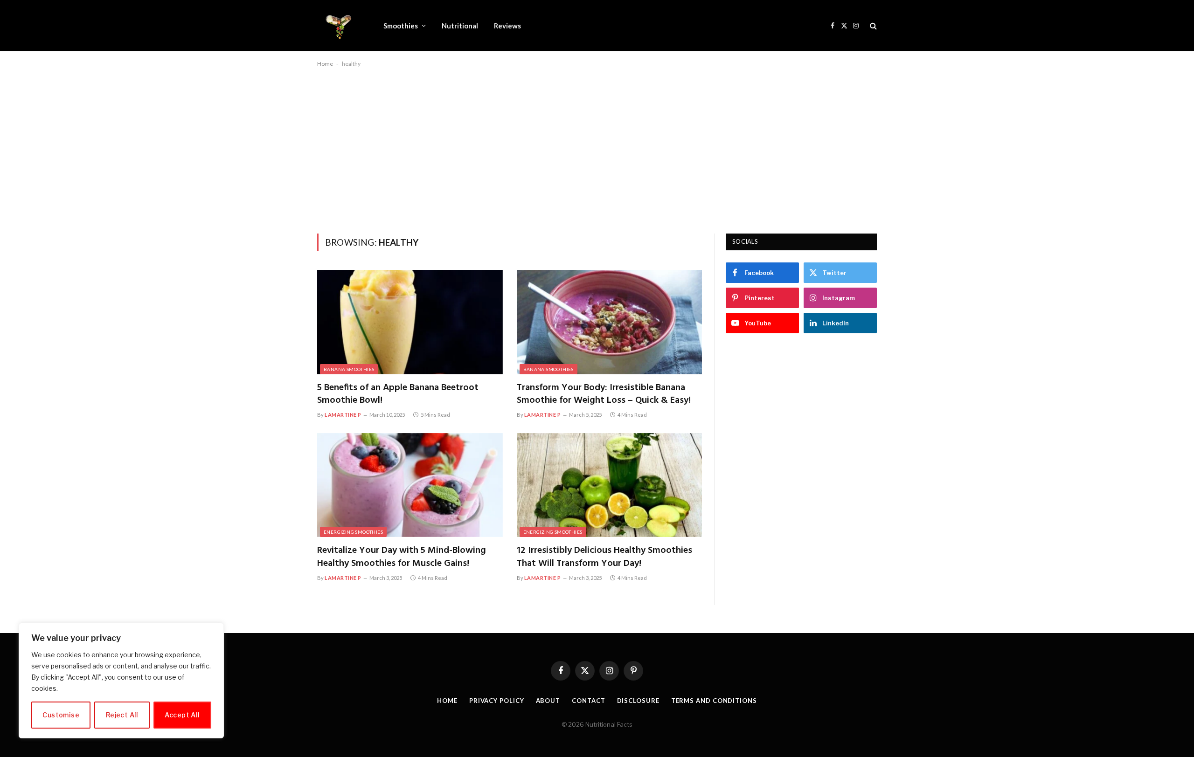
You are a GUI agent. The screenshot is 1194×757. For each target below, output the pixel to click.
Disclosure (638, 700)
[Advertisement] (597, 148)
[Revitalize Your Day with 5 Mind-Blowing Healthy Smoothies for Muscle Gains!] (410, 485)
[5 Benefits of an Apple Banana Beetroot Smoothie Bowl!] (410, 322)
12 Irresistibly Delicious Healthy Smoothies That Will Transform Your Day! (604, 557)
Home (325, 63)
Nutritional (460, 25)
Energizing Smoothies (353, 532)
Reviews (507, 25)
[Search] (872, 25)
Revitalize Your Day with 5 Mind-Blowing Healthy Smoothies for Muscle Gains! (401, 557)
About (548, 700)
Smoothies (400, 25)
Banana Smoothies (349, 369)
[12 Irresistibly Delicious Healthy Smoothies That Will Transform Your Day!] (609, 485)
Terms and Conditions (714, 700)
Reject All (122, 715)
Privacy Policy (496, 700)
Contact (588, 700)
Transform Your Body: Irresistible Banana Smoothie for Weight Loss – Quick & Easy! (604, 394)
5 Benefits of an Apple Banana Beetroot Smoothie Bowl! (398, 394)
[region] (121, 680)
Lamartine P (343, 415)
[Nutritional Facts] (338, 25)
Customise (60, 715)
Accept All (182, 715)
